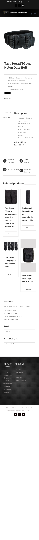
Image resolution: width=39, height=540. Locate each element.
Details (11, 234)
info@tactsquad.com (25, 2)
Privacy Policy (29, 410)
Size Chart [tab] (6, 117)
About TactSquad (19, 371)
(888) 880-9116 (12, 313)
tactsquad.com (13, 319)
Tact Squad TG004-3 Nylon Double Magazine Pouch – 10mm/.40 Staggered (11, 217)
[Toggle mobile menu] (35, 14)
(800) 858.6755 (14, 311)
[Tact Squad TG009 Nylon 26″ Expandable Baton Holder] (28, 197)
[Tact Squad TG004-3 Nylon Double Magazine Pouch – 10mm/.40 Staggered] (10, 197)
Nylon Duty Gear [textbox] (19, 344)
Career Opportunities (19, 378)
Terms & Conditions (18, 410)
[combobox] (19, 343)
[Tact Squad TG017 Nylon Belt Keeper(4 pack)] (10, 246)
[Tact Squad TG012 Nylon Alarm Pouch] (28, 255)
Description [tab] (7, 112)
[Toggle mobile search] (31, 14)
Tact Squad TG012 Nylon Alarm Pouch (27, 278)
